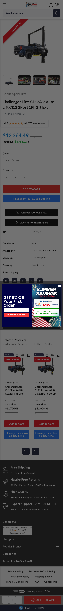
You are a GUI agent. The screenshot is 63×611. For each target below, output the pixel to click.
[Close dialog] (59, 286)
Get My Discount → (16, 314)
